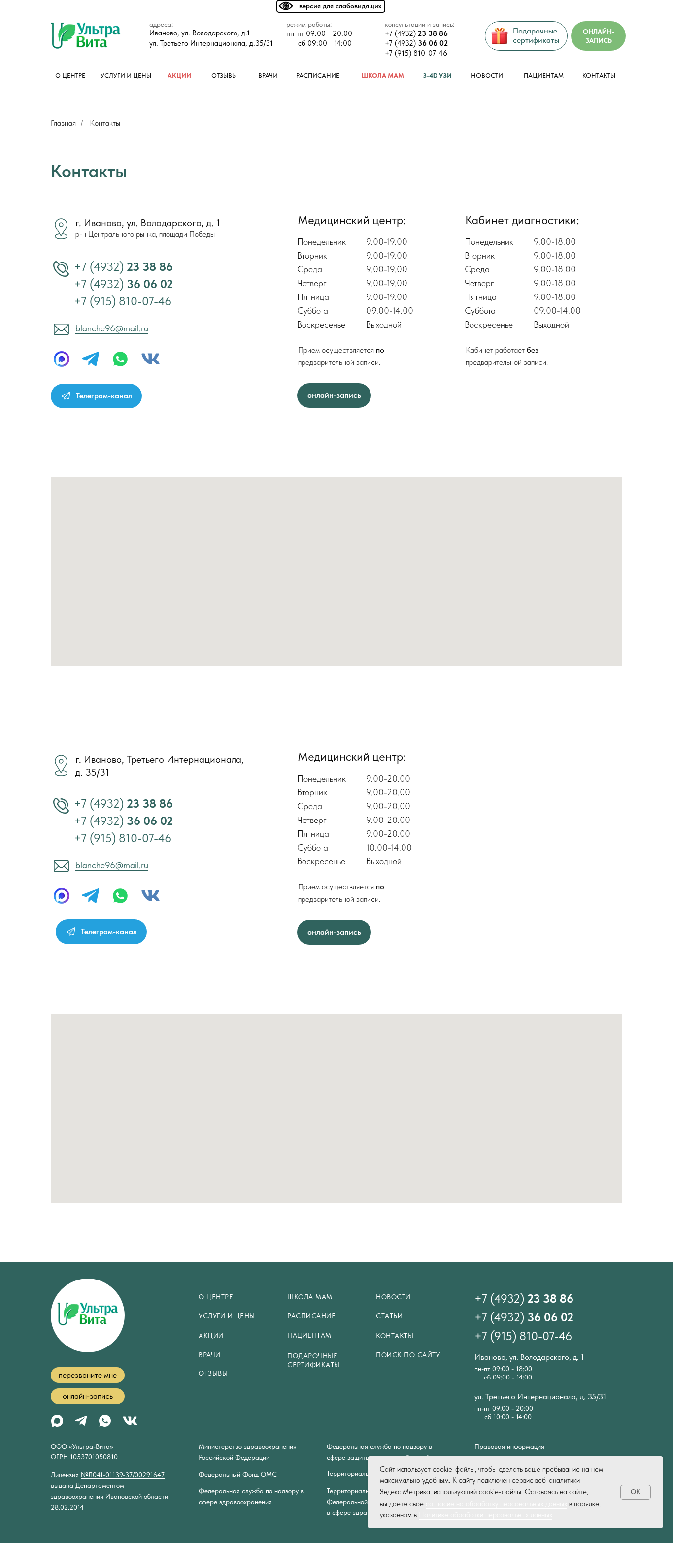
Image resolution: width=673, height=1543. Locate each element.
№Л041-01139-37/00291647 (123, 1474)
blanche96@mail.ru (111, 328)
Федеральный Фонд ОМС (238, 1474)
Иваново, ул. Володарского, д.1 (199, 33)
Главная (63, 123)
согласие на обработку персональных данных (496, 1503)
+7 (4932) (416, 33)
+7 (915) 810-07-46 (416, 53)
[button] (88, 1375)
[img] (150, 358)
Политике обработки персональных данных (485, 1514)
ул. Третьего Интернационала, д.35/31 (211, 43)
